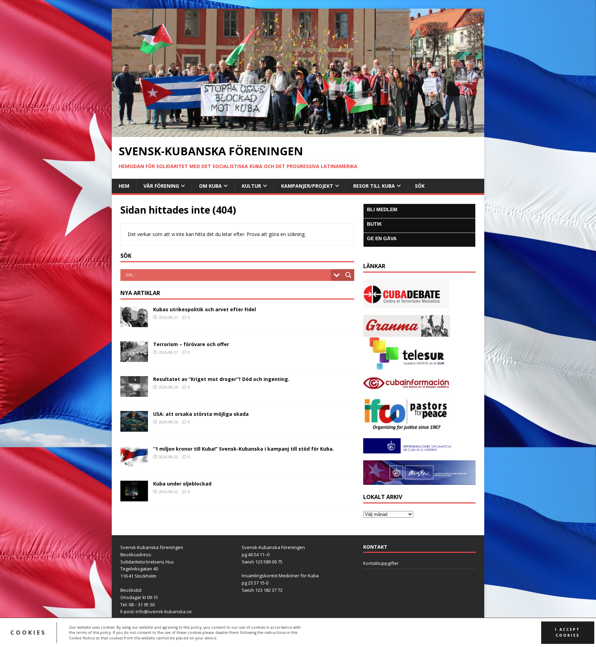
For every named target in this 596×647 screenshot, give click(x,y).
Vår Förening (161, 186)
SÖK (420, 186)
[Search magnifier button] (348, 275)
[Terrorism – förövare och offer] (134, 358)
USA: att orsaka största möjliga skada (201, 414)
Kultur (251, 186)
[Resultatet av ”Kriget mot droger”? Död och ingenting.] (134, 393)
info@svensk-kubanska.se (164, 611)
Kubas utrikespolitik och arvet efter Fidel (204, 309)
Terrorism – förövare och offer (191, 344)
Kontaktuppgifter (381, 563)
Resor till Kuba (374, 186)
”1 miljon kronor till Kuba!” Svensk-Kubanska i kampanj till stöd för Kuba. (243, 448)
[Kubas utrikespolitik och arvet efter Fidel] (134, 323)
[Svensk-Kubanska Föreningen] (298, 132)
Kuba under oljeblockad (182, 483)
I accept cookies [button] (567, 632)
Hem (124, 186)
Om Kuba (210, 186)
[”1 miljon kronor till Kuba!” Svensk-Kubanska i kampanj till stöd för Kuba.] (134, 462)
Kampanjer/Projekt (307, 186)
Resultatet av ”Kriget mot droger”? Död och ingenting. (221, 379)
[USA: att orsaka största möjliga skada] (134, 427)
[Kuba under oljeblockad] (134, 497)
